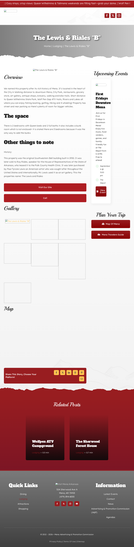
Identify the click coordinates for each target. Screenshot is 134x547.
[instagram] (119, 15)
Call (45, 198)
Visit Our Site (45, 187)
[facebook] (107, 15)
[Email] (82, 379)
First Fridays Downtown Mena (105, 100)
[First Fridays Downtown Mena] (101, 85)
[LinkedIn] (69, 372)
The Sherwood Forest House (88, 443)
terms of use (70, 541)
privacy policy (55, 541)
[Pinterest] (82, 372)
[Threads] (75, 372)
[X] (63, 372)
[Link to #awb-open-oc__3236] (125, 14)
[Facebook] (56, 372)
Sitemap (81, 541)
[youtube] (76, 503)
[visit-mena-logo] (10, 10)
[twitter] (113, 15)
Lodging (36, 452)
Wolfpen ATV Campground (43, 443)
